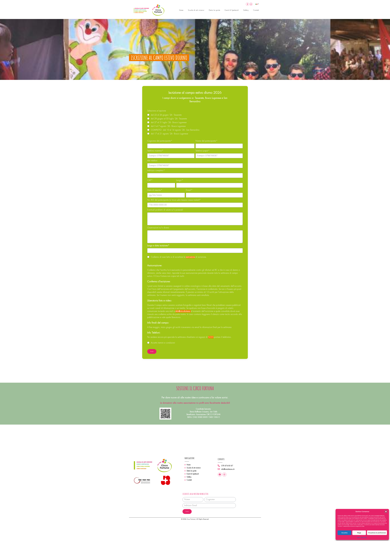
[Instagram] (250, 4)
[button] (386, 512)
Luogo (179, 180)
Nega (359, 533)
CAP (149, 180)
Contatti (256, 10)
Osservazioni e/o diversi (158, 228)
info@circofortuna (183, 311)
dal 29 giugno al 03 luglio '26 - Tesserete (169, 118)
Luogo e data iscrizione (157, 246)
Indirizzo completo (155, 171)
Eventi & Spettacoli (232, 10)
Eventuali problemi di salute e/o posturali (165, 210)
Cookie (358, 537)
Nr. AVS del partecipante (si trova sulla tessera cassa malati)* (174, 200)
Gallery (246, 10)
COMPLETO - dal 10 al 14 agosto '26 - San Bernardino (175, 130)
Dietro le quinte (214, 10)
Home (181, 10)
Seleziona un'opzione (156, 111)
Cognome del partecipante (159, 141)
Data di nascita (154, 190)
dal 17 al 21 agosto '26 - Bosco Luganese (169, 133)
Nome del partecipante (206, 141)
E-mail (189, 190)
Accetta (344, 533)
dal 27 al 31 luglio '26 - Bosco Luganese (169, 122)
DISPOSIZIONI (190, 257)
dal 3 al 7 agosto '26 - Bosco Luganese (168, 126)
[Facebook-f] (247, 4)
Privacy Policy (364, 537)
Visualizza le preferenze (377, 533)
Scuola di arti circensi (196, 10)
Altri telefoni (152, 161)
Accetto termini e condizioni (163, 343)
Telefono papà (202, 151)
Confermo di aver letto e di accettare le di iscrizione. (179, 257)
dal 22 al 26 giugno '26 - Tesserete (166, 115)
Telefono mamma (154, 151)
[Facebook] (220, 474)
